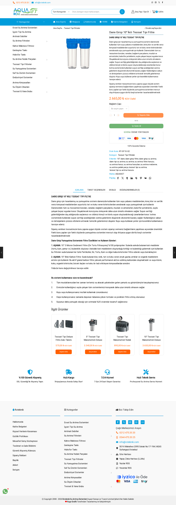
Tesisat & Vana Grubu (22, 91)
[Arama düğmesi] (122, 11)
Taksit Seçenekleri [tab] (96, 190)
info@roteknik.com (43, 3)
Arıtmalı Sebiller (20, 36)
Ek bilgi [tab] (112, 190)
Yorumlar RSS (125, 468)
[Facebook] (162, 2)
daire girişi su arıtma (147, 159)
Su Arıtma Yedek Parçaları (24, 59)
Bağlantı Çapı (115, 104)
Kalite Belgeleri (121, 22)
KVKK (105, 22)
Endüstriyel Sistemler (22, 77)
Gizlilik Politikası (20, 436)
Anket (15, 465)
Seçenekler (93, 352)
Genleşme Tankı (20, 50)
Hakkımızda (90, 22)
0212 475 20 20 (22, 3)
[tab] (79, 189)
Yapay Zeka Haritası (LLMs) (132, 459)
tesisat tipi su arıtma (138, 167)
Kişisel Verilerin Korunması (25, 431)
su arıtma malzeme (149, 164)
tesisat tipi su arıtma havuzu (122, 170)
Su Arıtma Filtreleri (21, 41)
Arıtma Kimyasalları (21, 82)
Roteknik (19, 409)
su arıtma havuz (116, 164)
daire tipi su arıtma (117, 161)
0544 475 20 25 (127, 437)
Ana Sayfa (61, 22)
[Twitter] (159, 2)
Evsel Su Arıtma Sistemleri (25, 27)
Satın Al (137, 126)
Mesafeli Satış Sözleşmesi (25, 441)
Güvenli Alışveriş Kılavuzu (24, 450)
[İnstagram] (156, 2)
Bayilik (16, 460)
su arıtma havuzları (132, 164)
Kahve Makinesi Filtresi (23, 46)
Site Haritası (125, 454)
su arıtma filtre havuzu (144, 161)
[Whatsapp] (152, 2)
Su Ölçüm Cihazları (21, 87)
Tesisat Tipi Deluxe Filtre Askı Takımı (64, 338)
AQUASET (119, 174)
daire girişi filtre (132, 159)
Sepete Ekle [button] (64, 352)
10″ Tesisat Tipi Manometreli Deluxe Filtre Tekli (151, 340)
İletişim (137, 22)
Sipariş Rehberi (19, 455)
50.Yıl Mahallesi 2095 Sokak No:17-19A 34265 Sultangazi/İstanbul (140, 448)
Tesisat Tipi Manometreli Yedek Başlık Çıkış (122, 340)
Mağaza (76, 22)
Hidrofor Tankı (19, 54)
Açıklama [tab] (79, 190)
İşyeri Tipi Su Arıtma (22, 32)
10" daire (121, 159)
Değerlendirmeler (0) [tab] (130, 190)
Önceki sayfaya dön (153, 28)
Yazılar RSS (124, 463)
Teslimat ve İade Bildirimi (24, 446)
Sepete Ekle (145, 115)
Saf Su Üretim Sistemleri (24, 73)
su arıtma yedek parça (119, 167)
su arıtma (130, 161)
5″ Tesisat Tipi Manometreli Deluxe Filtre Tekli (93, 340)
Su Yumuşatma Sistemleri (24, 68)
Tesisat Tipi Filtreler (72, 28)
